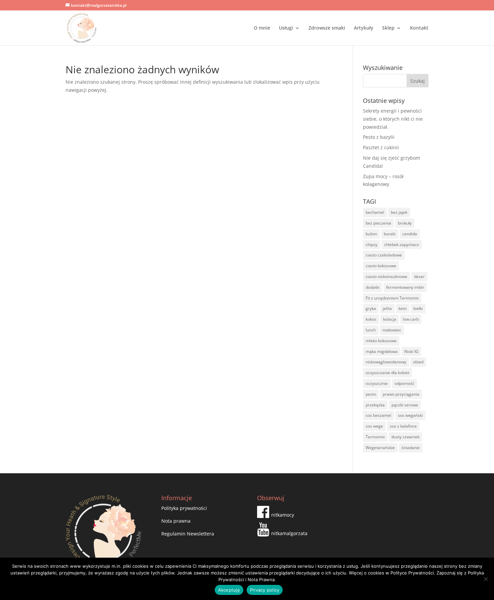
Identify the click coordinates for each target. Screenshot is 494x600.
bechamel (375, 212)
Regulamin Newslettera (187, 533)
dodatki (372, 287)
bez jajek (399, 212)
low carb (411, 319)
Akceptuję (229, 590)
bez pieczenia (378, 223)
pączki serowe (405, 405)
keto (403, 308)
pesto (371, 394)
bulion (371, 234)
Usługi (286, 28)
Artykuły (363, 28)
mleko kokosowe (381, 341)
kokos (371, 319)
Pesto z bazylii (379, 137)
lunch (371, 330)
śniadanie (411, 447)
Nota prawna (176, 521)
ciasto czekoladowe (384, 255)
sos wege (374, 426)
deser (419, 276)
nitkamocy (282, 515)
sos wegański (410, 415)
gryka (371, 308)
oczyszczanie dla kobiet (387, 372)
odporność (404, 383)
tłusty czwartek (405, 437)
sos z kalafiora (403, 426)
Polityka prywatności (184, 508)
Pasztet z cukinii (381, 147)
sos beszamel (378, 415)
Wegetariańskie (380, 447)
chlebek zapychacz (401, 244)
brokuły (405, 223)
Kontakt (419, 28)
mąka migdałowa (382, 351)
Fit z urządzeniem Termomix (392, 298)
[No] (485, 578)
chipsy (371, 244)
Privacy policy (265, 590)
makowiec (391, 330)
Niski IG (411, 351)
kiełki (418, 308)
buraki (390, 234)
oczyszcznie (377, 383)
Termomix (375, 437)
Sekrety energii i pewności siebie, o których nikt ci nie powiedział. (393, 119)
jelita (387, 308)
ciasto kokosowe (381, 266)
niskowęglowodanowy (386, 362)
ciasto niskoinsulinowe (386, 276)
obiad (418, 362)
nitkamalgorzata (289, 533)
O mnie (262, 28)
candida (409, 234)
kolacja (389, 319)
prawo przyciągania (401, 394)
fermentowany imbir (405, 287)
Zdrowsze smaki (326, 28)
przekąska (375, 405)
